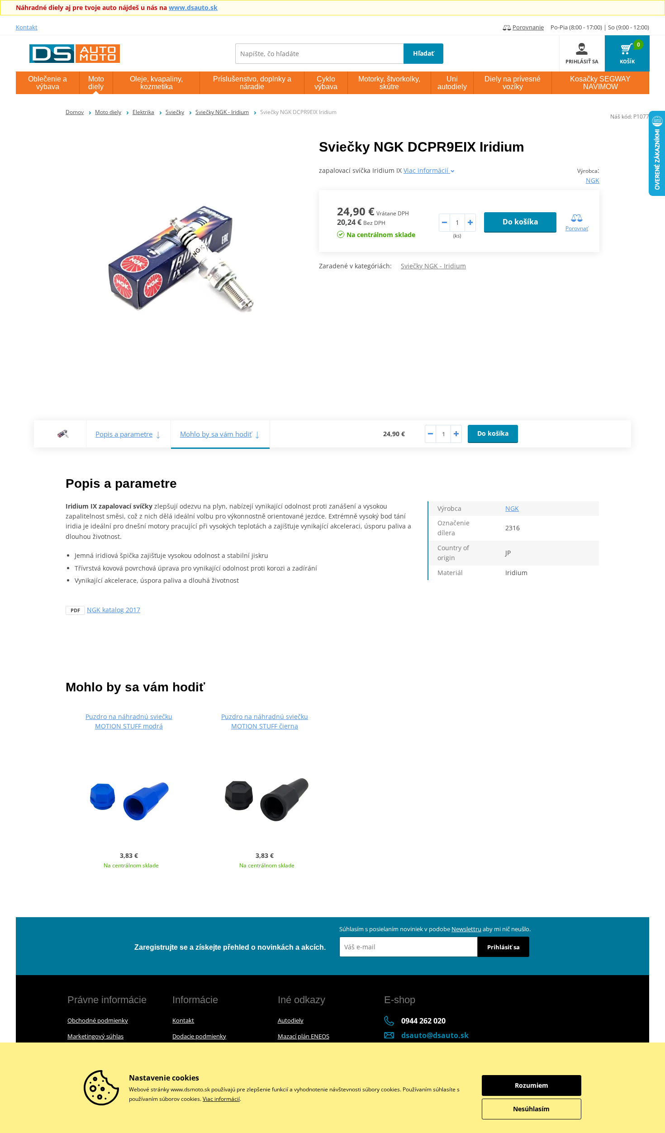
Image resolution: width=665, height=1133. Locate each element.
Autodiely (291, 1020)
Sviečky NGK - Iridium (222, 112)
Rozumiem (531, 1085)
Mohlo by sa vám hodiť (216, 433)
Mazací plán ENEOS (303, 1036)
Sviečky (175, 112)
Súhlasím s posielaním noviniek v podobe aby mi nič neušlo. (435, 929)
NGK (592, 180)
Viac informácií (427, 170)
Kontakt (27, 27)
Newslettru (466, 929)
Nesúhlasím (531, 1108)
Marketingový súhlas (95, 1036)
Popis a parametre (123, 433)
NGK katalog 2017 (113, 609)
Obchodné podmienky (97, 1020)
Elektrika (143, 112)
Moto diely (108, 112)
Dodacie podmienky (199, 1036)
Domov (75, 112)
